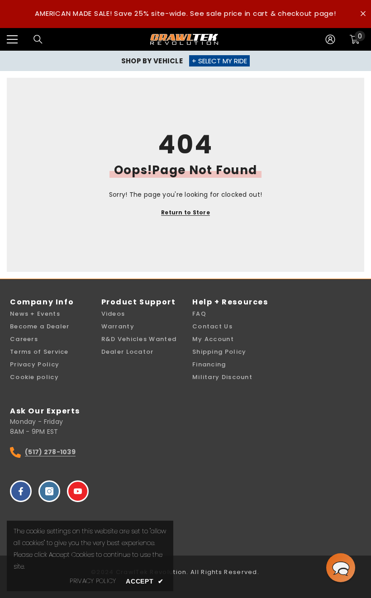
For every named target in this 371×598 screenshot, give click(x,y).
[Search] (38, 39)
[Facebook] (21, 491)
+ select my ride (219, 61)
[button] (340, 567)
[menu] (12, 39)
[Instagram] (49, 491)
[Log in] (330, 39)
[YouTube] (78, 491)
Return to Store (185, 212)
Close (363, 13)
